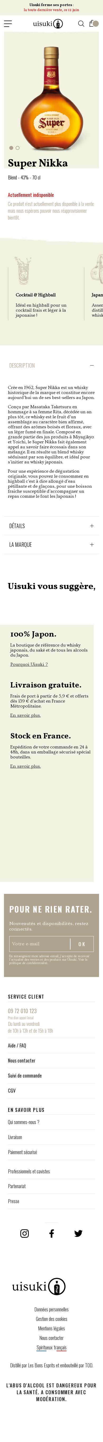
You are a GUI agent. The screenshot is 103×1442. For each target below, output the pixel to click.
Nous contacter (21, 1060)
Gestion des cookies (51, 1318)
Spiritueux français (52, 1347)
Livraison (15, 1136)
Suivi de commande (25, 1075)
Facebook (51, 1233)
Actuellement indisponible (31, 194)
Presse (13, 1201)
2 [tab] (18, 148)
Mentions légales (51, 1328)
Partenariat (17, 1186)
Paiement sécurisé (22, 1152)
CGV (12, 1090)
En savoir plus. (25, 715)
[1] (92, 22)
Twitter (78, 1233)
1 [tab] (11, 148)
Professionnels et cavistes (29, 1171)
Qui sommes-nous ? (23, 1121)
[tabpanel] (51, 97)
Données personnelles (51, 1309)
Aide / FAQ (17, 1045)
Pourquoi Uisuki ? (29, 664)
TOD (88, 1365)
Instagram (24, 1233)
